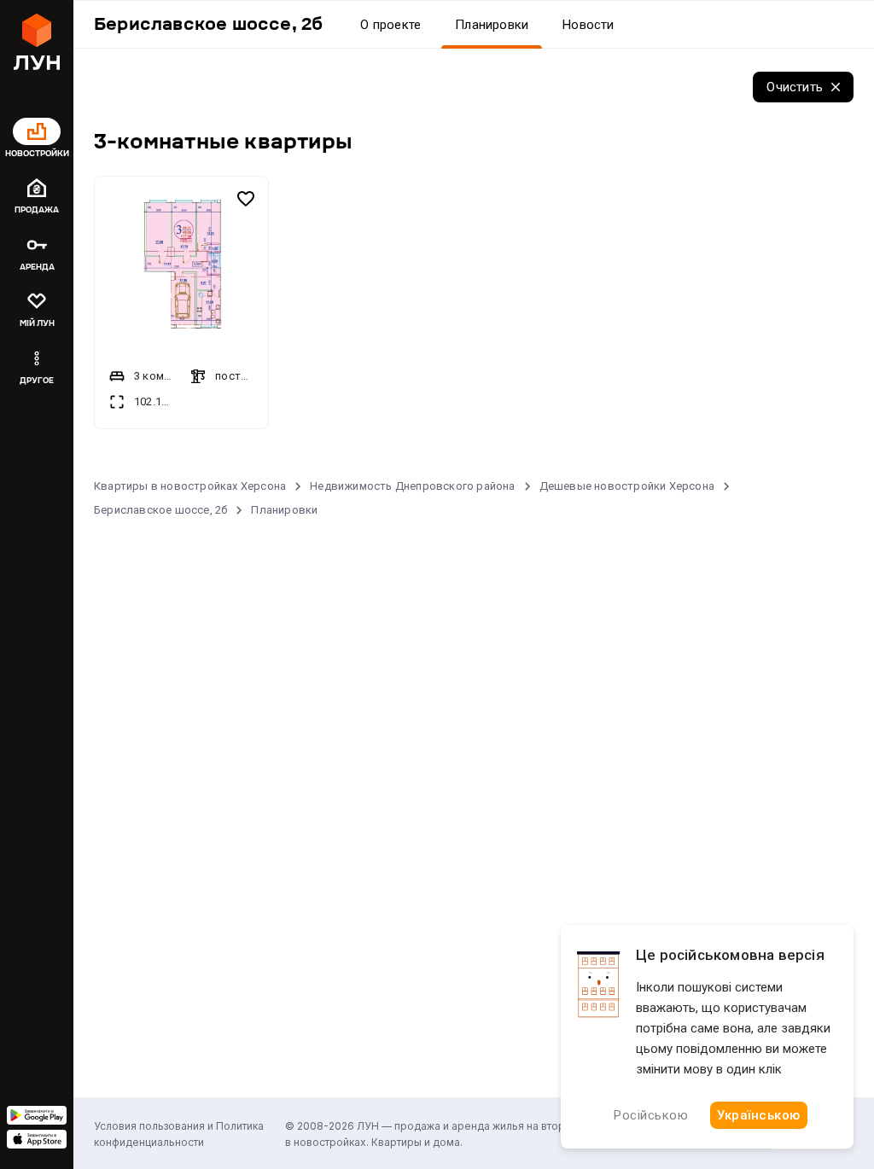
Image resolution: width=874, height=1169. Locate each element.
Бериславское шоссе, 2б (160, 509)
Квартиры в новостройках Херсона (190, 486)
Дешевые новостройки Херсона (626, 486)
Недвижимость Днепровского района (412, 486)
